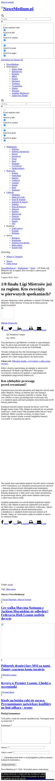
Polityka (15, 149)
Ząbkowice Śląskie (20, 95)
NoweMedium (12, 64)
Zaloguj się (18, 60)
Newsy (9, 261)
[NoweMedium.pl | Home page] (17, 8)
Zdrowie (15, 209)
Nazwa (5, 747)
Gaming (15, 183)
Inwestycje (16, 156)
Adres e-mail (7, 752)
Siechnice (16, 81)
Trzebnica (16, 83)
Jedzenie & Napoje (20, 202)
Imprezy (15, 178)
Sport (14, 161)
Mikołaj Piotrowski (9, 323)
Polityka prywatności (21, 243)
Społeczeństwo (18, 168)
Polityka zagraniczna (20, 151)
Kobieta (15, 211)
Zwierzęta (16, 219)
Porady (15, 221)
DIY (14, 223)
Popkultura (16, 175)
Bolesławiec (17, 71)
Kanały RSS (17, 247)
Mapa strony (17, 245)
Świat (14, 159)
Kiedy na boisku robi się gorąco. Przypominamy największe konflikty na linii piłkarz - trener (26, 704)
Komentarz (6, 725)
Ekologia (15, 163)
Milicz (14, 76)
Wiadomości (11, 147)
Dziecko (15, 216)
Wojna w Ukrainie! (14, 256)
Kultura (15, 173)
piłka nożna (11, 589)
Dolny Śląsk (17, 69)
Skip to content (7, 2)
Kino (14, 187)
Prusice (15, 79)
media (10, 585)
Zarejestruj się (7, 60)
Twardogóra (17, 86)
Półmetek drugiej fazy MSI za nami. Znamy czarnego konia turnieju (26, 667)
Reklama (15, 233)
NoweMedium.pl (8, 268)
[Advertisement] (27, 451)
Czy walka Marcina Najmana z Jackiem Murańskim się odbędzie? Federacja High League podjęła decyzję (24, 613)
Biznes (14, 154)
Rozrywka (10, 171)
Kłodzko (15, 74)
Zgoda (29, 779)
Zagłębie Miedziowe (20, 93)
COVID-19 (16, 166)
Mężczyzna (16, 214)
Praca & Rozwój (19, 207)
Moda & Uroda (18, 197)
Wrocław (15, 91)
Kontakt (15, 231)
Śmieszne (16, 190)
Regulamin (16, 240)
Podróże (15, 204)
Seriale (14, 185)
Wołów (15, 88)
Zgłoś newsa (17, 228)
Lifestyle (10, 192)
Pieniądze (16, 195)
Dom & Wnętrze (19, 199)
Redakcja (16, 238)
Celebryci (16, 180)
